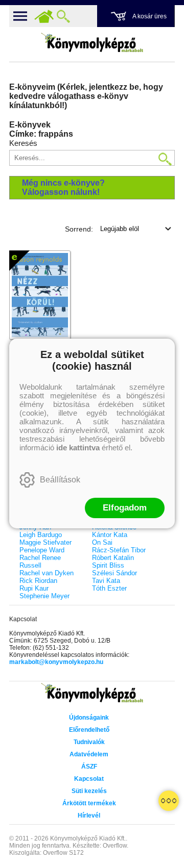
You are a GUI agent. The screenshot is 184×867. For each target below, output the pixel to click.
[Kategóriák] (168, 800)
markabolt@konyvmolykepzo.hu (56, 662)
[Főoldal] (44, 16)
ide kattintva (78, 447)
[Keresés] (63, 16)
